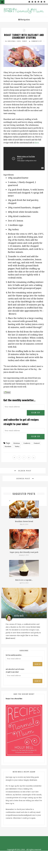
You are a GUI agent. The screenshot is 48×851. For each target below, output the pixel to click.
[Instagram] (44, 1)
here (37, 142)
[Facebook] (29, 1)
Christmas (12, 41)
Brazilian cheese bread (24, 521)
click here (33, 780)
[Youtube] (38, 1)
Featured (37, 443)
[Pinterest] (35, 1)
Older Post (24, 471)
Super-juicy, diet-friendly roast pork (24, 552)
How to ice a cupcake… (24, 580)
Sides (19, 41)
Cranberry (26, 443)
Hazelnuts (8, 446)
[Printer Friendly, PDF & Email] (7, 393)
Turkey (24, 41)
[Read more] (10, 638)
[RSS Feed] (41, 1)
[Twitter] (32, 1)
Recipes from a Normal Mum (14, 698)
